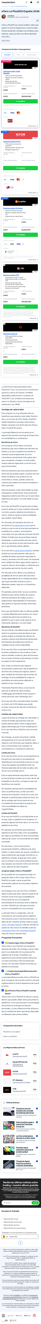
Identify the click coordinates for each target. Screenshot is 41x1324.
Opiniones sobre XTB (11, 275)
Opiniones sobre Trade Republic (11, 72)
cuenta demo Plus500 (23, 550)
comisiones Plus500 (28, 930)
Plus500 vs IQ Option (11, 1032)
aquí (33, 1307)
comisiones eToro (8, 930)
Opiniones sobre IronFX (20, 1056)
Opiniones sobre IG (10, 334)
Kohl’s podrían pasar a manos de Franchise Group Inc (25, 1124)
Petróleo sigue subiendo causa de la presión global (24, 1150)
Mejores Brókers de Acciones (13, 1222)
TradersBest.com (6, 6)
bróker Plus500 (16, 925)
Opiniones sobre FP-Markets (21, 1082)
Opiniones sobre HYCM (11, 142)
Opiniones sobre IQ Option (13, 208)
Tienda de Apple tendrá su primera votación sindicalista (24, 1163)
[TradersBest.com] (9, 2)
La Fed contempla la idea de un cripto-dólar (25, 1137)
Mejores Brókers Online (11, 1219)
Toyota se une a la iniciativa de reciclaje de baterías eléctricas (25, 1110)
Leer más (5, 40)
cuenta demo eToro (22, 525)
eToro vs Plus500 (10, 1036)
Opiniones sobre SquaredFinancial (18, 1065)
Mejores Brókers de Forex (11, 1225)
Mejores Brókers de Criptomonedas (15, 1228)
